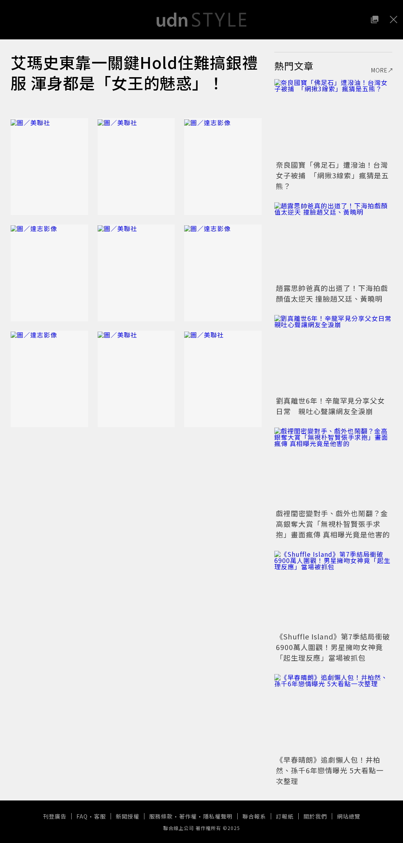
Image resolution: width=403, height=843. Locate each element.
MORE (379, 70)
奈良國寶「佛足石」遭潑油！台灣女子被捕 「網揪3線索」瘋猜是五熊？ (332, 175)
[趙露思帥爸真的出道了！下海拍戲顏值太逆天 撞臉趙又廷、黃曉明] (333, 241)
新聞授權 (127, 816)
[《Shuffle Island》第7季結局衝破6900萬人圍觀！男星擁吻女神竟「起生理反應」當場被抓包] (333, 590)
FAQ (82, 816)
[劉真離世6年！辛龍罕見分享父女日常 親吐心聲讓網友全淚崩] (333, 354)
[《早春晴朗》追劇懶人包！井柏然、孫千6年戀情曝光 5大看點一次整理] (333, 713)
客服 (100, 816)
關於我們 (315, 816)
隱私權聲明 (218, 816)
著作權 (188, 816)
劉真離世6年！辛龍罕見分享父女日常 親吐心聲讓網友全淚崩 (330, 405)
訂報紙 (285, 816)
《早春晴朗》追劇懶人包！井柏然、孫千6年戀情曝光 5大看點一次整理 (330, 770)
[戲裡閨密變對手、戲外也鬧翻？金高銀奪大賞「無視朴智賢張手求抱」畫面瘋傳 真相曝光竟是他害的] (333, 467)
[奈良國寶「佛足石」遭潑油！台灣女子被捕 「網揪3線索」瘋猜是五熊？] (333, 118)
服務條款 (161, 816)
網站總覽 (348, 816)
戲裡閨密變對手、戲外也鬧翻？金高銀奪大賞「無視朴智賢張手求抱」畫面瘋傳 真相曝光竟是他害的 (333, 523)
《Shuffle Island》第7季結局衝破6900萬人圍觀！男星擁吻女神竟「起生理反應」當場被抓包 (333, 647)
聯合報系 (254, 816)
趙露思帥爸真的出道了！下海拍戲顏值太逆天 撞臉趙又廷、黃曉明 (332, 293)
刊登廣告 (55, 816)
